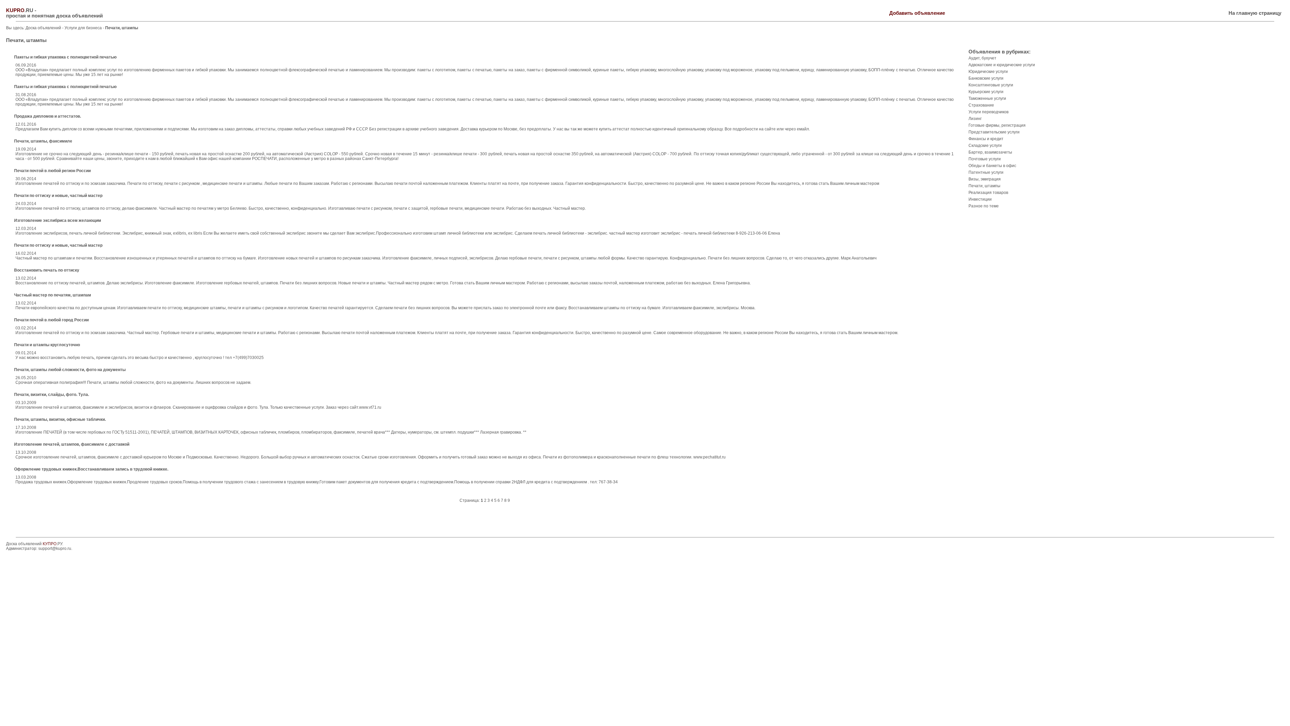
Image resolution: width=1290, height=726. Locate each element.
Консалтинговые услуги (991, 85)
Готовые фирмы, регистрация (997, 125)
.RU (19, 10)
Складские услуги (985, 145)
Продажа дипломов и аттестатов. (47, 116)
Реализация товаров (988, 192)
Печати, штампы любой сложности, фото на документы (70, 369)
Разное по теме (984, 206)
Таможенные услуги (987, 98)
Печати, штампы (984, 186)
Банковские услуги (986, 78)
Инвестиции (980, 199)
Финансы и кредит (986, 138)
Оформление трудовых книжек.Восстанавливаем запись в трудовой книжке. (91, 469)
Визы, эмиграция (985, 179)
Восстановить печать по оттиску (46, 270)
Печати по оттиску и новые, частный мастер (58, 195)
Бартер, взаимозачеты (990, 152)
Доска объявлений (43, 28)
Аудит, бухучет (982, 58)
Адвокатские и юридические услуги (1002, 65)
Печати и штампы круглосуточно (47, 344)
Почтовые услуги (985, 159)
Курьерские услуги (986, 91)
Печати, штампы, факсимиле (43, 141)
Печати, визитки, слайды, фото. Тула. (51, 394)
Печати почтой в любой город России (51, 320)
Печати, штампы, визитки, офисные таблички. (60, 419)
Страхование (981, 105)
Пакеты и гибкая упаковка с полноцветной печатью (65, 57)
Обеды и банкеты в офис (992, 165)
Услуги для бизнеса (83, 28)
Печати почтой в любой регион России (52, 170)
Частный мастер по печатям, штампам (52, 295)
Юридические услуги (988, 71)
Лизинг (975, 118)
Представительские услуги (994, 132)
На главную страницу (1255, 13)
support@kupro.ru (54, 548)
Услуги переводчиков (988, 112)
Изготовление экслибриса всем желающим (57, 220)
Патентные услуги (986, 172)
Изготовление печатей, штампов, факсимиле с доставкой (71, 444)
